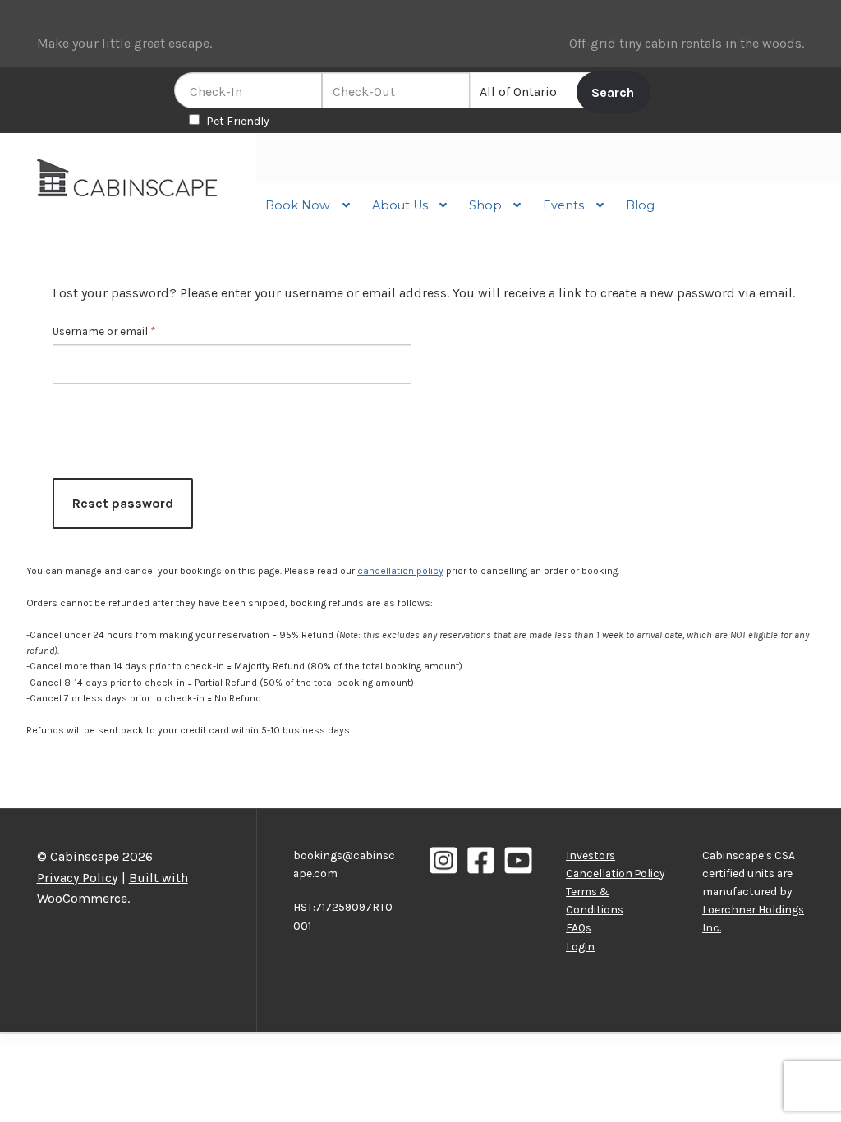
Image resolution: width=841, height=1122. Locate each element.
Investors (590, 855)
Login (580, 946)
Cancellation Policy (615, 873)
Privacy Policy (77, 877)
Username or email (107, 332)
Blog (640, 205)
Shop (485, 205)
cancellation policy (400, 571)
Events (563, 205)
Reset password (122, 503)
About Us (400, 205)
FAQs (578, 927)
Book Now (297, 205)
